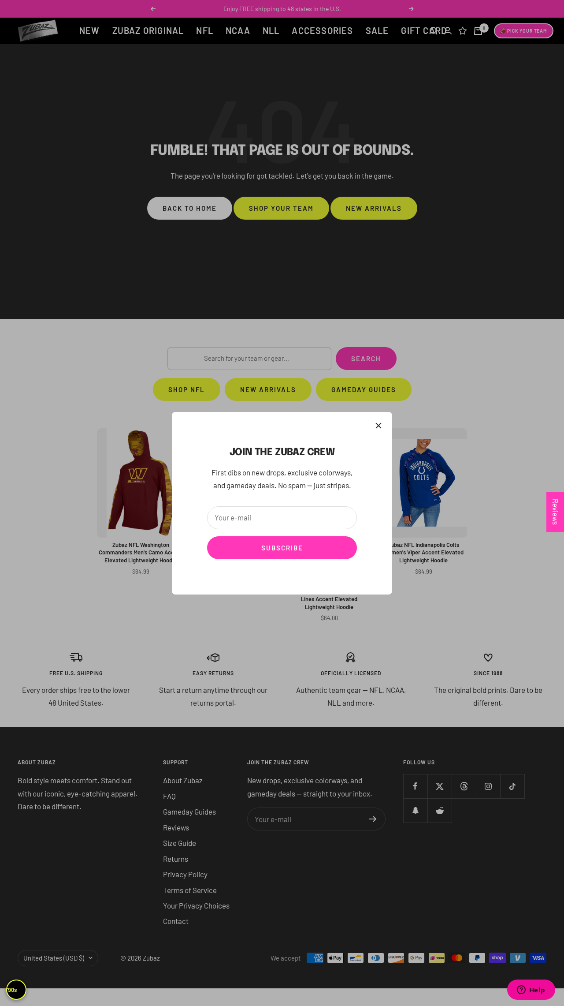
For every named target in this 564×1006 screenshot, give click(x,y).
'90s (12, 989)
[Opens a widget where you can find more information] (531, 991)
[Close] (378, 426)
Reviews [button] (555, 512)
